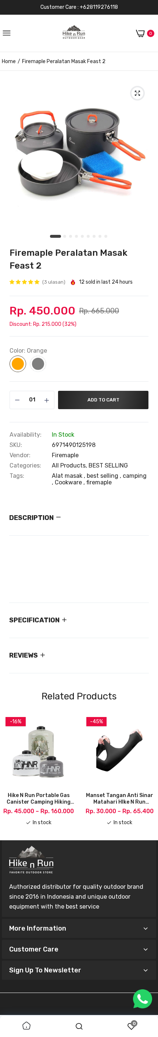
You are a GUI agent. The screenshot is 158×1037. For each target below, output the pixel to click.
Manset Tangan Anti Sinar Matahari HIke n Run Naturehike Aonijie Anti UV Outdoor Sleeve (120, 798)
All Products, (70, 465)
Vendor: (20, 455)
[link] (26, 1026)
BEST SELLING (108, 465)
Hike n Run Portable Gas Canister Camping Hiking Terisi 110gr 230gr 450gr (38, 798)
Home (9, 61)
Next (147, 774)
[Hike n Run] (73, 33)
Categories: (25, 465)
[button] (25, 282)
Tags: (17, 476)
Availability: (26, 435)
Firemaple (65, 455)
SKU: (16, 445)
